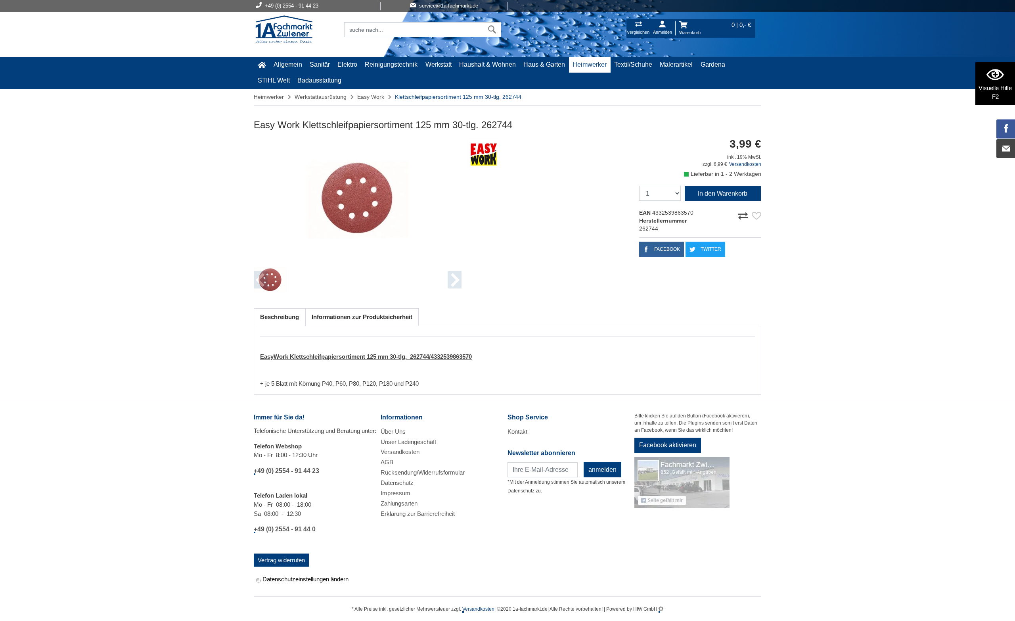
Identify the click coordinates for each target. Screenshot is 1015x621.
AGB (387, 462)
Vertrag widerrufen (281, 560)
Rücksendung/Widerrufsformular (423, 472)
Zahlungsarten (399, 503)
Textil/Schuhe (633, 64)
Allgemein (288, 64)
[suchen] (492, 29)
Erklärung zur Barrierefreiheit (418, 513)
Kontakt (517, 431)
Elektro (347, 64)
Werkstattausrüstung (321, 97)
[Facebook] (1006, 129)
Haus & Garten (544, 64)
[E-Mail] (1006, 149)
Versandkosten (745, 164)
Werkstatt (438, 64)
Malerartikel (676, 64)
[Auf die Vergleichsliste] (744, 214)
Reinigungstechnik (391, 64)
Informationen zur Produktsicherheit (362, 316)
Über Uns (393, 431)
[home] (262, 65)
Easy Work (370, 97)
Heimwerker (590, 64)
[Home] (284, 30)
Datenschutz (397, 482)
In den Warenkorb (722, 193)
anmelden (602, 469)
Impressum (395, 493)
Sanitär (320, 64)
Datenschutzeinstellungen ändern (305, 579)
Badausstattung (319, 80)
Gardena (713, 64)
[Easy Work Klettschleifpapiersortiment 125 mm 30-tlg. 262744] (358, 199)
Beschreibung (279, 316)
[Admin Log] (661, 609)
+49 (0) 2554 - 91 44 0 (285, 529)
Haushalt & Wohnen (487, 64)
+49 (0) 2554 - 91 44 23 (286, 470)
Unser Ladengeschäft (408, 441)
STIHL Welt (274, 80)
